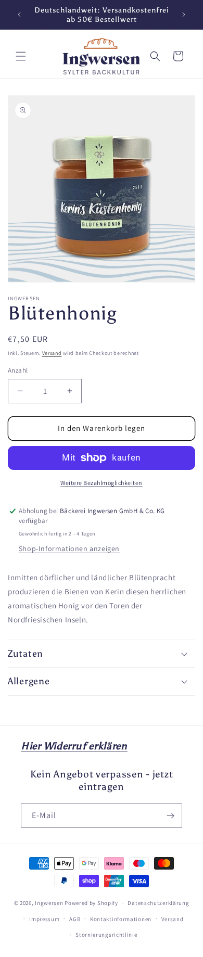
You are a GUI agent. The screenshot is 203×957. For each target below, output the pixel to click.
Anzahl (18, 370)
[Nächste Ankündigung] (183, 14)
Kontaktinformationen (120, 919)
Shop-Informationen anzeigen (69, 548)
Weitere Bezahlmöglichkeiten (101, 483)
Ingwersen (49, 903)
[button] (20, 56)
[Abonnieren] (170, 815)
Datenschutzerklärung (158, 903)
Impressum (44, 919)
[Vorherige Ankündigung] (19, 14)
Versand (52, 353)
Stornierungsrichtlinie (106, 934)
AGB (74, 919)
